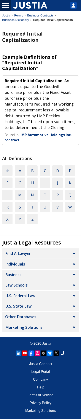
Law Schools (16, 285)
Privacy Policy (40, 403)
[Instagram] (37, 353)
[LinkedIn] (18, 353)
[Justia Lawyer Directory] (62, 353)
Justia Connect (40, 364)
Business (13, 274)
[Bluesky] (49, 353)
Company (40, 379)
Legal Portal (40, 371)
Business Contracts (40, 15)
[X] (56, 353)
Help (40, 387)
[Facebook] (31, 353)
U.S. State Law (18, 306)
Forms (18, 15)
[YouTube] (24, 353)
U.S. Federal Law (20, 295)
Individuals (15, 264)
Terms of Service (40, 395)
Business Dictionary (15, 19)
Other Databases (20, 316)
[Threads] (43, 353)
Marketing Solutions (24, 327)
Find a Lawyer (18, 253)
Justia (6, 15)
